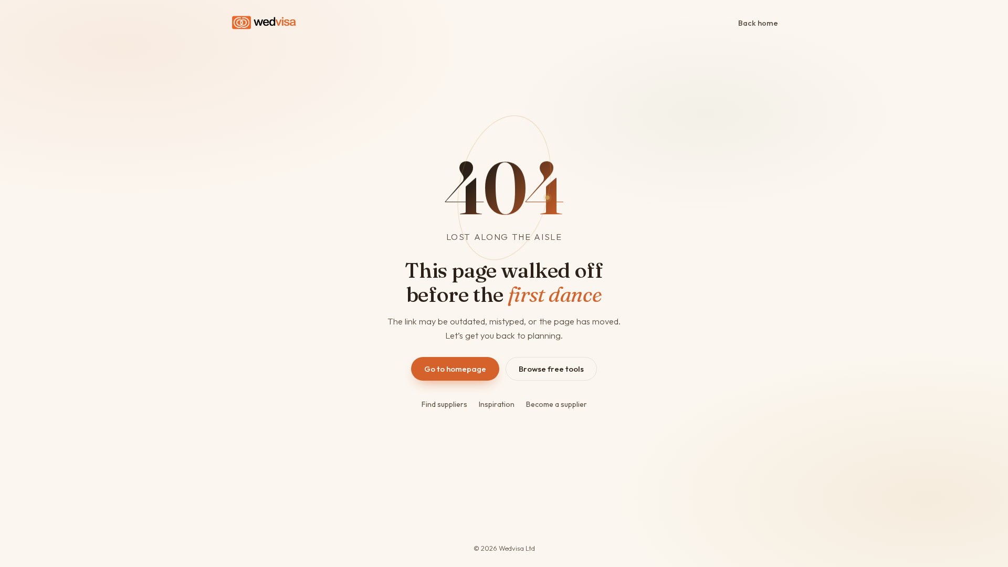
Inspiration (496, 404)
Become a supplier (556, 404)
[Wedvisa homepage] (264, 23)
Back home (758, 23)
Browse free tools (551, 369)
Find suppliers (444, 404)
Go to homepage (455, 369)
